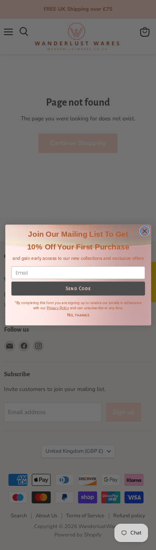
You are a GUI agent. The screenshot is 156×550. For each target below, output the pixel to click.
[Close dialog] (144, 230)
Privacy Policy (57, 308)
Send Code (78, 288)
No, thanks (78, 315)
